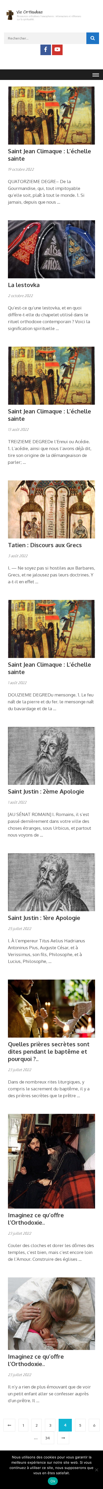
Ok (52, 1481)
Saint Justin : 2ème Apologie (46, 791)
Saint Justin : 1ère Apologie (44, 917)
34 (47, 1437)
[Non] (96, 1469)
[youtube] (57, 50)
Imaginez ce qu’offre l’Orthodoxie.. (36, 1218)
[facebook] (45, 50)
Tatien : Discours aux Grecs (45, 544)
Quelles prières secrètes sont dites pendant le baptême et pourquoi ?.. (49, 1051)
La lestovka (24, 284)
